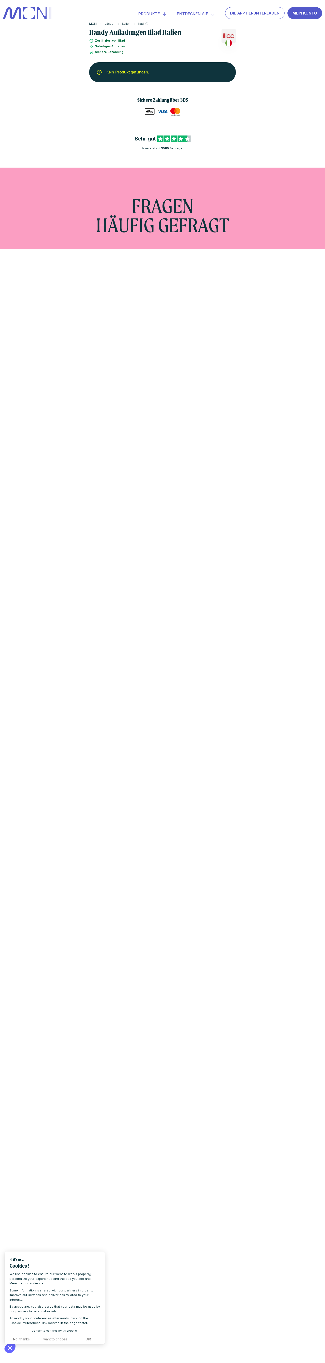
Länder (109, 23)
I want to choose (55, 1339)
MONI (93, 23)
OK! (88, 1339)
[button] (10, 1347)
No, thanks (21, 1339)
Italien (126, 23)
